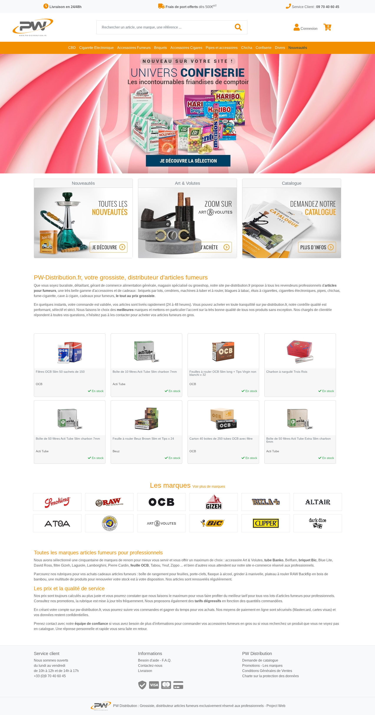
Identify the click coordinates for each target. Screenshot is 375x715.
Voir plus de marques (208, 486)
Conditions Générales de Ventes (267, 671)
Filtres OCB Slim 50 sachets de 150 (60, 371)
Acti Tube (119, 384)
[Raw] (109, 502)
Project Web (275, 706)
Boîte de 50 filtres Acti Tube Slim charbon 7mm (68, 438)
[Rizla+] (265, 502)
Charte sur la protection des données (270, 676)
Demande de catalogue (260, 660)
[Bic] (213, 523)
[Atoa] (57, 523)
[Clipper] (265, 523)
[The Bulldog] (109, 523)
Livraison (145, 671)
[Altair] (317, 502)
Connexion (308, 28)
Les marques (273, 665)
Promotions (251, 665)
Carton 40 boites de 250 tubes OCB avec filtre (221, 438)
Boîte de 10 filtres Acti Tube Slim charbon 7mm (145, 371)
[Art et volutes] (161, 523)
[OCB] (161, 502)
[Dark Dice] (317, 523)
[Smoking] (57, 502)
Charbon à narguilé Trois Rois (286, 371)
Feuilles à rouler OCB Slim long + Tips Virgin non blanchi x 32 (222, 373)
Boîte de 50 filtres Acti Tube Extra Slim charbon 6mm (298, 440)
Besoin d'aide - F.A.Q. (154, 660)
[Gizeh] (213, 502)
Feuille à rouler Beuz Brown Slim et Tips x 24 (143, 438)
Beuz (116, 451)
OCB (39, 384)
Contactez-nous (150, 665)
